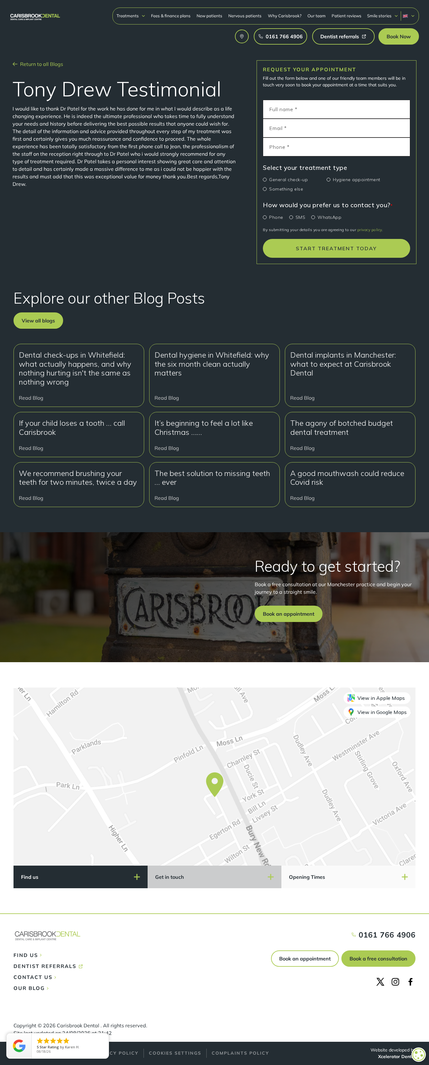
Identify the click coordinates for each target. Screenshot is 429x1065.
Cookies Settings (175, 1053)
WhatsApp (329, 217)
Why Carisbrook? (284, 15)
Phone (276, 217)
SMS (301, 217)
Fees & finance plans (171, 15)
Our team (316, 15)
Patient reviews (346, 15)
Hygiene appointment (356, 179)
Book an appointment (305, 958)
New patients (209, 15)
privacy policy (369, 229)
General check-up (288, 179)
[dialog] (418, 1054)
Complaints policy (240, 1053)
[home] (35, 14)
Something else (286, 189)
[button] (131, 16)
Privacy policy (115, 1053)
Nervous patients (245, 15)
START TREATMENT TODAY (336, 248)
